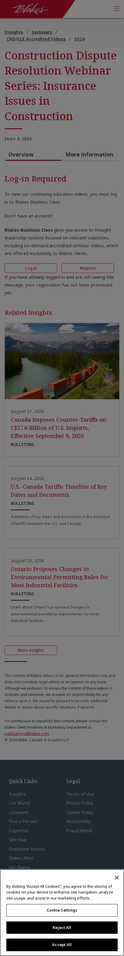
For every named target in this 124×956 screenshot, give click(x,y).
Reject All (62, 927)
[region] (62, 912)
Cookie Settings (62, 910)
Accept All (62, 944)
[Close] (116, 877)
